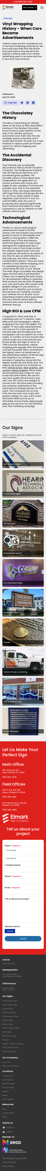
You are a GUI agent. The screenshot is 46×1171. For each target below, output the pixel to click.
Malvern (5, 1091)
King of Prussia (8, 1087)
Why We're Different (10, 1066)
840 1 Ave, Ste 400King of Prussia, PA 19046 (13, 791)
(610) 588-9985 (9, 809)
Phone (13, 876)
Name (12, 846)
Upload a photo (12, 926)
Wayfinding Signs (9, 1051)
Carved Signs (7, 1008)
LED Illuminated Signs (10, 1028)
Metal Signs (7, 1032)
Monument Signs (9, 1036)
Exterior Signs (7, 1020)
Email (12, 887)
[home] (9, 8)
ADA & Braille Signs (9, 1005)
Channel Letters (8, 1012)
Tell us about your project (17, 899)
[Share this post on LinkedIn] (33, 102)
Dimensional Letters (10, 1016)
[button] (41, 7)
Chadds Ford (7, 1076)
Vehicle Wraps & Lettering (13, 1044)
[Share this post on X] (22, 102)
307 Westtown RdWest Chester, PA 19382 (13, 771)
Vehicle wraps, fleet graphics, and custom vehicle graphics (22, 369)
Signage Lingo (8, 1113)
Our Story (6, 1062)
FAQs (4, 1117)
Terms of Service (9, 1162)
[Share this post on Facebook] (27, 102)
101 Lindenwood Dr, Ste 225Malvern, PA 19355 (14, 804)
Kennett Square (8, 1083)
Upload (10, 931)
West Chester (8, 1099)
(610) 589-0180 (9, 797)
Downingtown (8, 1080)
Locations (7, 1071)
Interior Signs (7, 1024)
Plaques (5, 1040)
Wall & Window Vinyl (10, 1047)
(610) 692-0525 (9, 777)
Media (4, 1095)
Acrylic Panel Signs (9, 1001)
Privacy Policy (7, 1166)
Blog (4, 1109)
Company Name (12, 865)
